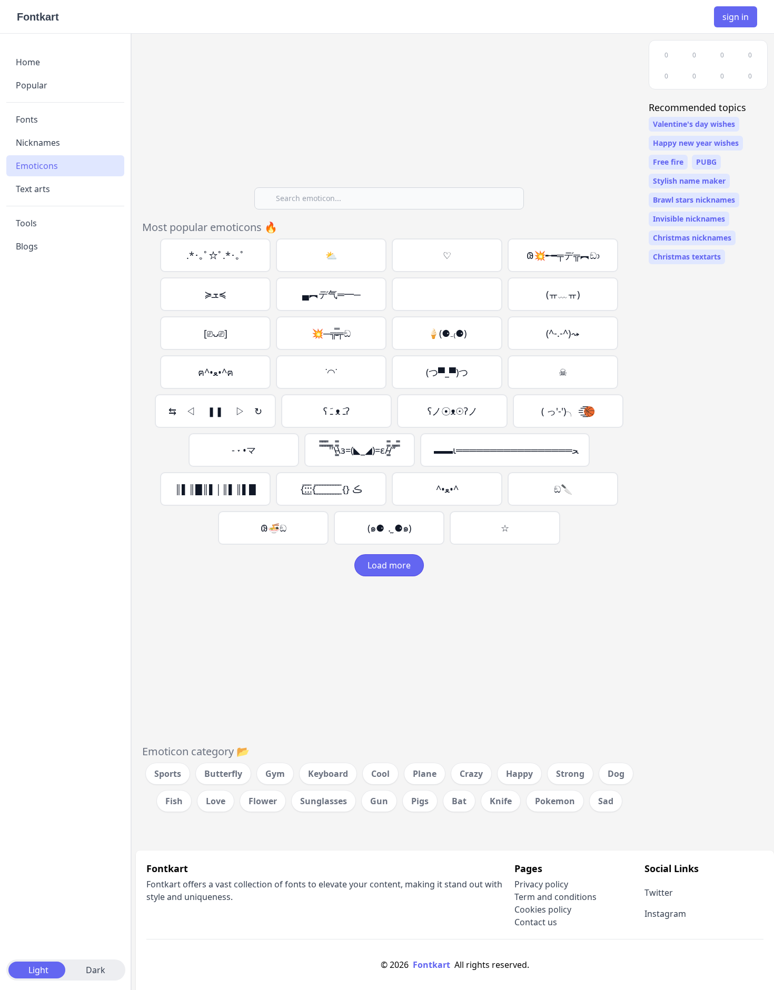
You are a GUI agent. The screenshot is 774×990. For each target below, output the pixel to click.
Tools (26, 223)
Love (215, 801)
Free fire (668, 162)
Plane (424, 773)
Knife (501, 801)
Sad (605, 801)
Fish (174, 801)
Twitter (658, 892)
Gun (379, 801)
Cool (380, 773)
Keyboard (328, 773)
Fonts (27, 119)
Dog (616, 773)
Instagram (665, 913)
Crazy (471, 773)
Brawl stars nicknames (694, 200)
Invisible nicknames (689, 219)
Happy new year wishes (696, 143)
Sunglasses (323, 801)
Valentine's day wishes (694, 124)
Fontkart (38, 17)
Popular (31, 85)
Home (28, 62)
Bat (459, 801)
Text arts (33, 189)
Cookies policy (542, 909)
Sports (167, 773)
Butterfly (223, 773)
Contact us (535, 922)
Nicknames (38, 142)
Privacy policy (541, 884)
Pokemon (555, 801)
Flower (263, 801)
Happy (519, 773)
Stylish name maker (689, 181)
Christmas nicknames (692, 238)
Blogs (27, 246)
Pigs (420, 801)
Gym (275, 773)
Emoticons (37, 166)
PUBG (706, 162)
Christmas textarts (687, 257)
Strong (570, 773)
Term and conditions (555, 897)
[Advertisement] (389, 113)
